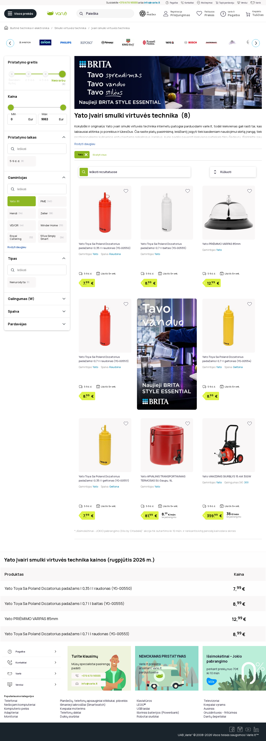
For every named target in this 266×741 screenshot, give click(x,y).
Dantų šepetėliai (215, 716)
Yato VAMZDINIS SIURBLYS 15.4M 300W (226, 476)
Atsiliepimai (207, 2)
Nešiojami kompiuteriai (19, 705)
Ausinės (209, 709)
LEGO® (141, 705)
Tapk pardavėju (226, 2)
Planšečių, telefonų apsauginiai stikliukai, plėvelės (94, 701)
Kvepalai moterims (72, 709)
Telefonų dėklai (70, 712)
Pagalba (174, 2)
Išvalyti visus (99, 154)
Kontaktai (189, 2)
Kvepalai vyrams (214, 705)
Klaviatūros (144, 701)
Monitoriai (11, 716)
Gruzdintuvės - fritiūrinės (220, 712)
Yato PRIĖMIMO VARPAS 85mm (221, 244)
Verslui (244, 2)
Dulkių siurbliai (69, 716)
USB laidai (143, 709)
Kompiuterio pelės (16, 709)
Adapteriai (11, 712)
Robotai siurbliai (148, 716)
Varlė (258, 2)
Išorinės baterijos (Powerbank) (158, 712)
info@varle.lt (152, 2)
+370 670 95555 (128, 2)
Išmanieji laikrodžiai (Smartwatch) (83, 705)
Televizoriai (211, 701)
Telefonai (10, 701)
